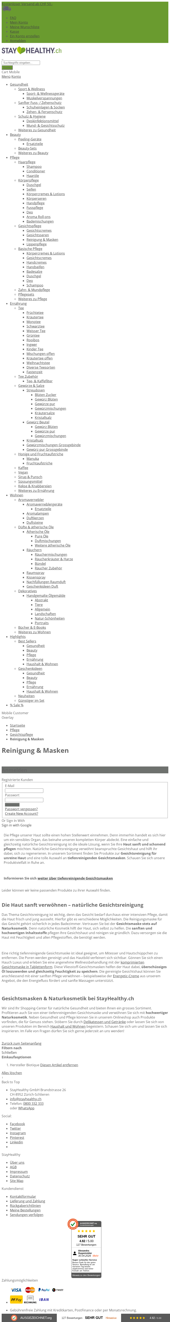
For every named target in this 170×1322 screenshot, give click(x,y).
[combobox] (21, 63)
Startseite (17, 725)
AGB (13, 1167)
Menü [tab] (6, 76)
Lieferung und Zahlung (27, 1201)
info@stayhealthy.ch (25, 1099)
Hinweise (111, 1318)
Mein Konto (19, 22)
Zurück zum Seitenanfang (21, 1043)
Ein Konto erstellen (25, 36)
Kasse (14, 31)
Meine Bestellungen (25, 1210)
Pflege (14, 730)
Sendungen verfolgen (26, 1214)
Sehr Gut (94, 1318)
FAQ (13, 18)
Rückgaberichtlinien (25, 1205)
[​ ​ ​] (2, 58)
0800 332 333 (33, 1103)
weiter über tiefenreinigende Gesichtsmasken (75, 878)
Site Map (16, 1180)
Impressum (19, 1171)
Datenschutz (20, 1176)
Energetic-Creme (126, 976)
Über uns (17, 1162)
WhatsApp (26, 1108)
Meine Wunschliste (24, 27)
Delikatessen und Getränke (105, 1022)
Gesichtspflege (21, 734)
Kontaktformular (23, 1196)
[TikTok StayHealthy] (11, 1146)
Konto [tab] (16, 76)
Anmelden (18, 40)
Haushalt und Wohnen (68, 1026)
